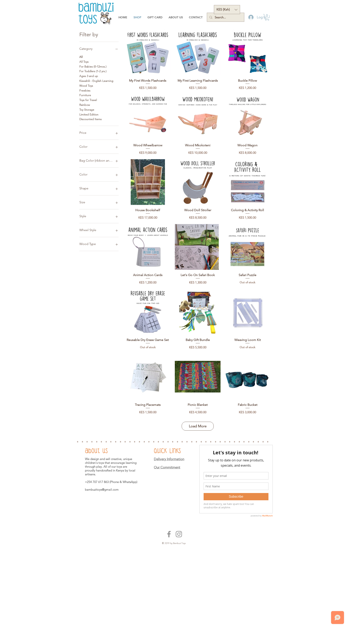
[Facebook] (169, 534)
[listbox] (227, 9)
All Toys (84, 61)
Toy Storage (86, 109)
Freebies (84, 90)
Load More (198, 426)
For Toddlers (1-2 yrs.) (93, 71)
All (81, 57)
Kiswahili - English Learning (96, 81)
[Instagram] (179, 534)
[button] (227, 9)
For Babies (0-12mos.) (93, 66)
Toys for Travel (88, 100)
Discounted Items (90, 119)
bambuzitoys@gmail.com (102, 489)
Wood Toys (86, 85)
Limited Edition (88, 114)
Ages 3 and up (88, 76)
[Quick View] (148, 52)
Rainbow (84, 105)
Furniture (85, 95)
